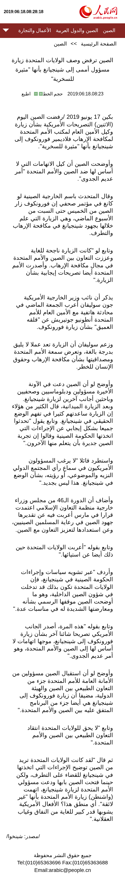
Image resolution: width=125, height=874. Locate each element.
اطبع (26, 93)
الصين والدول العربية (77, 30)
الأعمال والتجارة (34, 30)
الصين (109, 30)
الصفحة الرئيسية (99, 44)
